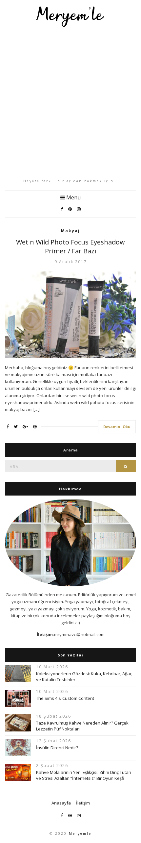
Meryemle (80, 833)
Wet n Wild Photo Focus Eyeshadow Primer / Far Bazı (70, 246)
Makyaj (70, 231)
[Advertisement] (70, 102)
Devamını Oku (117, 426)
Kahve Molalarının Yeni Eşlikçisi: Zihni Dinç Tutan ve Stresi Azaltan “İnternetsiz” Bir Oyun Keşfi (83, 775)
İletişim (83, 803)
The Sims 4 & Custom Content (65, 698)
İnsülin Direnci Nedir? (57, 748)
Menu (73, 197)
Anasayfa (61, 803)
